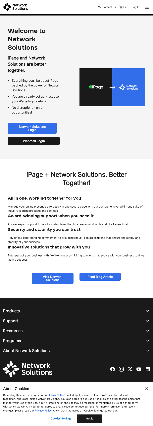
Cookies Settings (61, 418)
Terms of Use (57, 395)
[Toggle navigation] (146, 7)
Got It (89, 418)
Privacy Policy (43, 410)
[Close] (146, 388)
